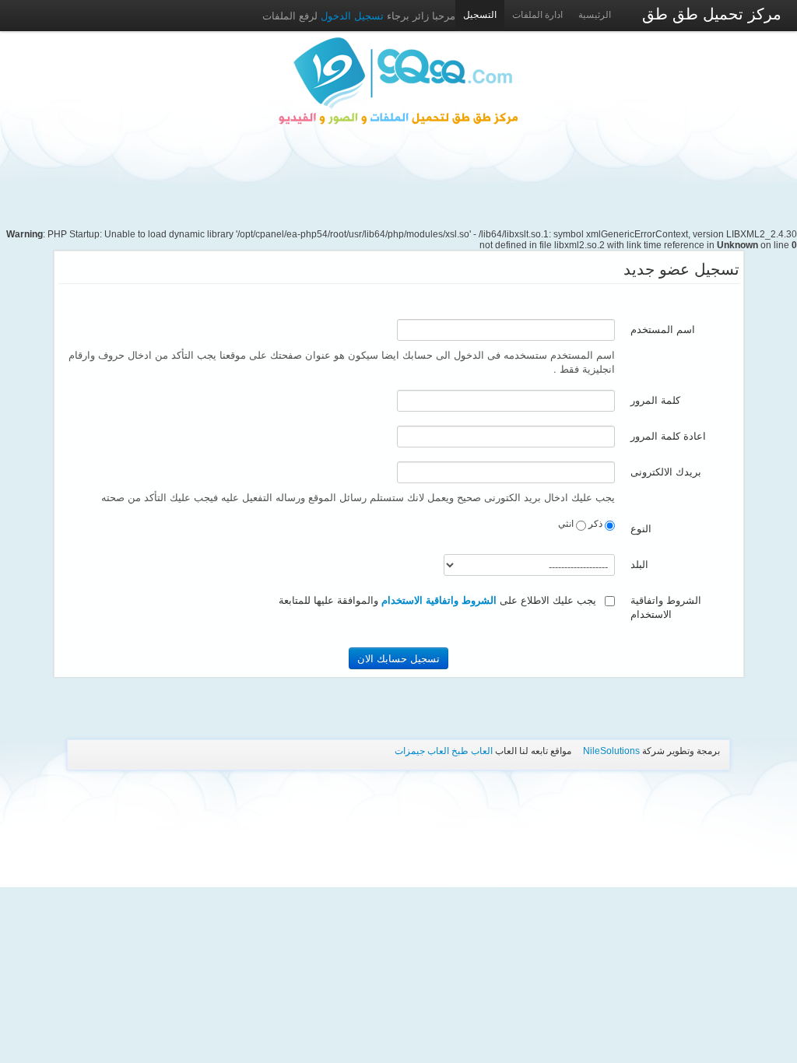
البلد (639, 564)
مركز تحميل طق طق (711, 14)
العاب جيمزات (422, 751)
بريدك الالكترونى (665, 472)
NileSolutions (611, 751)
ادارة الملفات (537, 14)
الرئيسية (594, 14)
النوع (640, 529)
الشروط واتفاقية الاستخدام (665, 607)
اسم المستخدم (662, 329)
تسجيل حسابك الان (398, 658)
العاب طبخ (472, 751)
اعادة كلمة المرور (668, 436)
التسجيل (480, 14)
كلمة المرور (655, 400)
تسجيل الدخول (351, 15)
